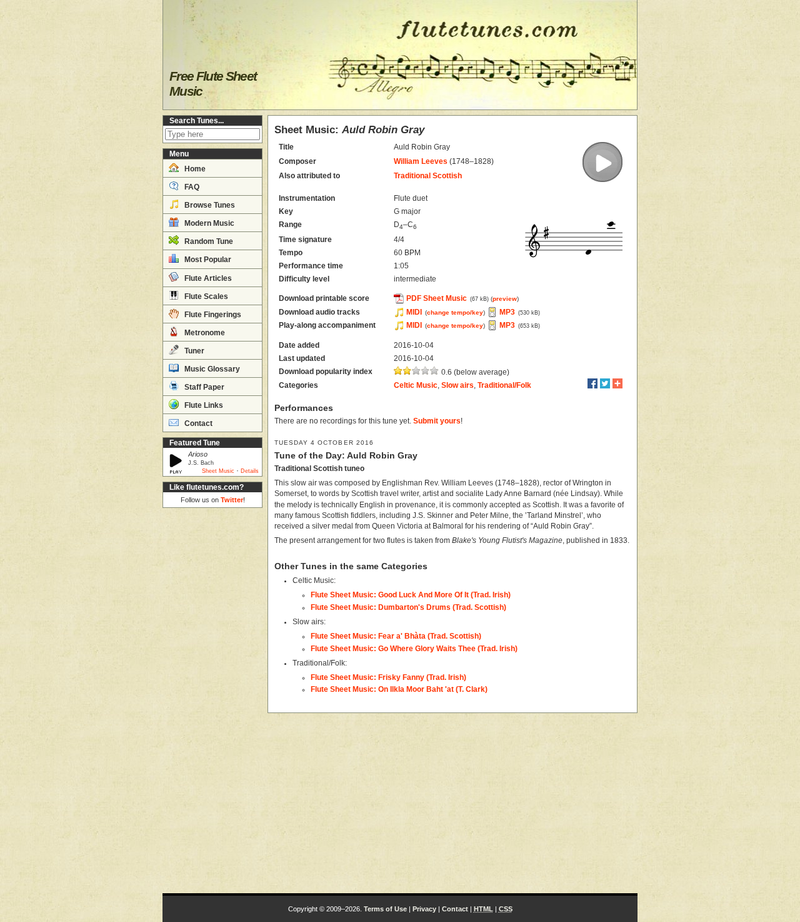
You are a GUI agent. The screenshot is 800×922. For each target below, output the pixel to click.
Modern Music (208, 223)
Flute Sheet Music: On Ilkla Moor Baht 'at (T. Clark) (399, 689)
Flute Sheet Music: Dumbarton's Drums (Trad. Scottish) (408, 607)
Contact (197, 423)
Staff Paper (203, 387)
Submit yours (437, 421)
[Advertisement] (212, 700)
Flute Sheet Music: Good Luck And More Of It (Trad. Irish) (411, 595)
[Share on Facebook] (593, 383)
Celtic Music (416, 385)
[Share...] (617, 383)
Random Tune (207, 241)
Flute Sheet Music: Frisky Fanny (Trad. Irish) (388, 677)
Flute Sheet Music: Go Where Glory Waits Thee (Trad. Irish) (414, 648)
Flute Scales (205, 296)
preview (504, 298)
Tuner (193, 351)
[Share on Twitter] (605, 383)
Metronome (203, 333)
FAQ (190, 187)
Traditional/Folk (504, 385)
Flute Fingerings (211, 314)
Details (250, 471)
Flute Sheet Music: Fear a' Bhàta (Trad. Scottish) (396, 636)
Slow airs (457, 385)
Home (194, 169)
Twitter (232, 500)
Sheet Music (218, 471)
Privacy (424, 909)
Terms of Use (385, 909)
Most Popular (206, 259)
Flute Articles (207, 278)
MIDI (414, 312)
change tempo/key (455, 312)
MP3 (507, 312)
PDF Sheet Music (436, 298)
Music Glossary (211, 369)
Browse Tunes (208, 205)
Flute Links (202, 405)
